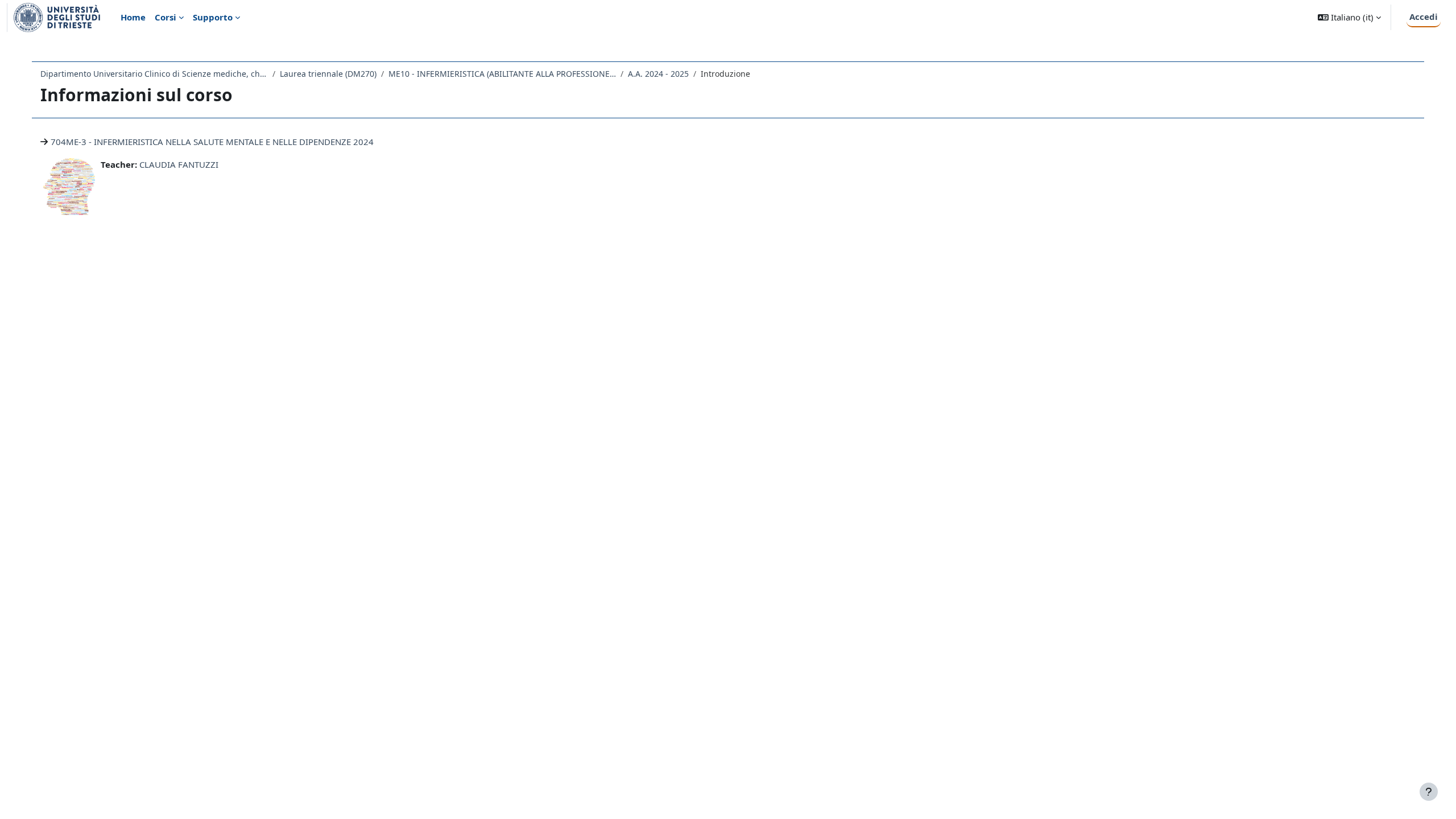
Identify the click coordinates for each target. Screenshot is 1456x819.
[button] (1349, 17)
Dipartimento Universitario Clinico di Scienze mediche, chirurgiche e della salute (154, 73)
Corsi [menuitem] (165, 17)
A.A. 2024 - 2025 (658, 73)
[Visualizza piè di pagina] (1429, 792)
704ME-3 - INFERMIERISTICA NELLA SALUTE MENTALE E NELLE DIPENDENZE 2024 (212, 141)
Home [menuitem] (133, 17)
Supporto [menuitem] (213, 17)
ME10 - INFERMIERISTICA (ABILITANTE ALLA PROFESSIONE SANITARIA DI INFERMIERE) (502, 73)
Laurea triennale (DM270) (328, 73)
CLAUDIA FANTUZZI (178, 164)
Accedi (1423, 16)
